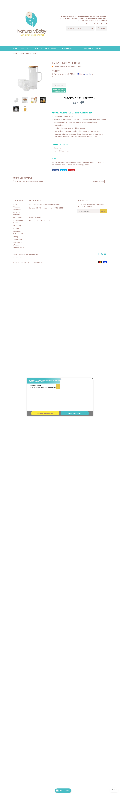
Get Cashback (65, 790)
